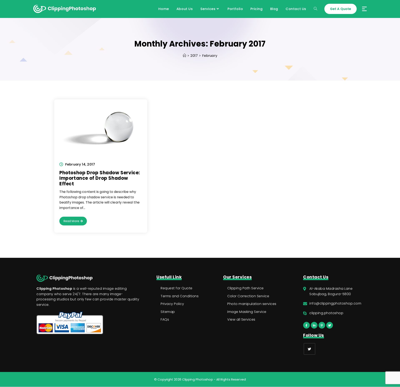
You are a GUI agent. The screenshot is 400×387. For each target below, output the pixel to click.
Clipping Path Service (245, 288)
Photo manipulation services (251, 303)
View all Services (241, 319)
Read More (75, 222)
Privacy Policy (172, 303)
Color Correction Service (248, 296)
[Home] (184, 55)
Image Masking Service (246, 311)
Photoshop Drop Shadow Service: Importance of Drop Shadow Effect (99, 178)
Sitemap (168, 311)
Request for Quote (176, 288)
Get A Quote (340, 8)
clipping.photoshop (326, 313)
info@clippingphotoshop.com (335, 303)
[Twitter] (309, 349)
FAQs (165, 319)
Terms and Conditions (180, 296)
